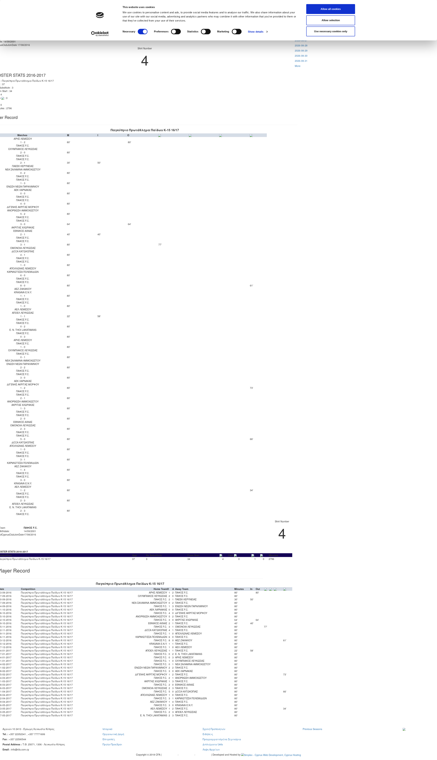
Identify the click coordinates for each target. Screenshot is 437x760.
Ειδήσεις (208, 734)
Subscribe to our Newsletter (415, 734)
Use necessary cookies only (330, 31)
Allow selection (331, 20)
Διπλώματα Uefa (213, 744)
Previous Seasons (312, 729)
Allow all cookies (331, 9)
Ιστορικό (107, 729)
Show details (255, 31)
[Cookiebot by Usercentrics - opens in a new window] (100, 33)
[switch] (176, 31)
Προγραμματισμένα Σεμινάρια (222, 739)
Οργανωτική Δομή (113, 734)
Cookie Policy (203, 754)
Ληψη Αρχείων (211, 749)
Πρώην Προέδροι (112, 744)
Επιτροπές (109, 739)
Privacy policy (170, 754)
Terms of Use (186, 754)
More (297, 66)
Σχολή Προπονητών (214, 729)
